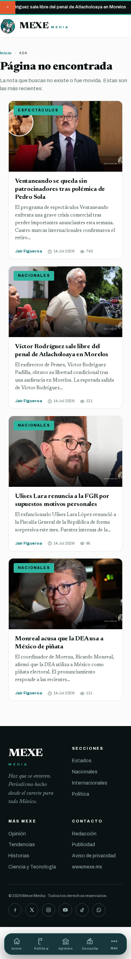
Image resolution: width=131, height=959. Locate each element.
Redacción (84, 833)
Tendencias (21, 844)
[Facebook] (15, 910)
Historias (18, 855)
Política (80, 794)
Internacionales (89, 783)
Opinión (17, 833)
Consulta (90, 948)
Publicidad (83, 844)
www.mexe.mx (87, 867)
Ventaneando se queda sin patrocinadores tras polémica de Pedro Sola (60, 189)
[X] (31, 910)
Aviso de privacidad (94, 855)
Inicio (6, 53)
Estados (82, 760)
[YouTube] (65, 910)
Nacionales (84, 771)
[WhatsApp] (98, 910)
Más (114, 948)
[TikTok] (82, 910)
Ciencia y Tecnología (32, 867)
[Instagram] (48, 910)
